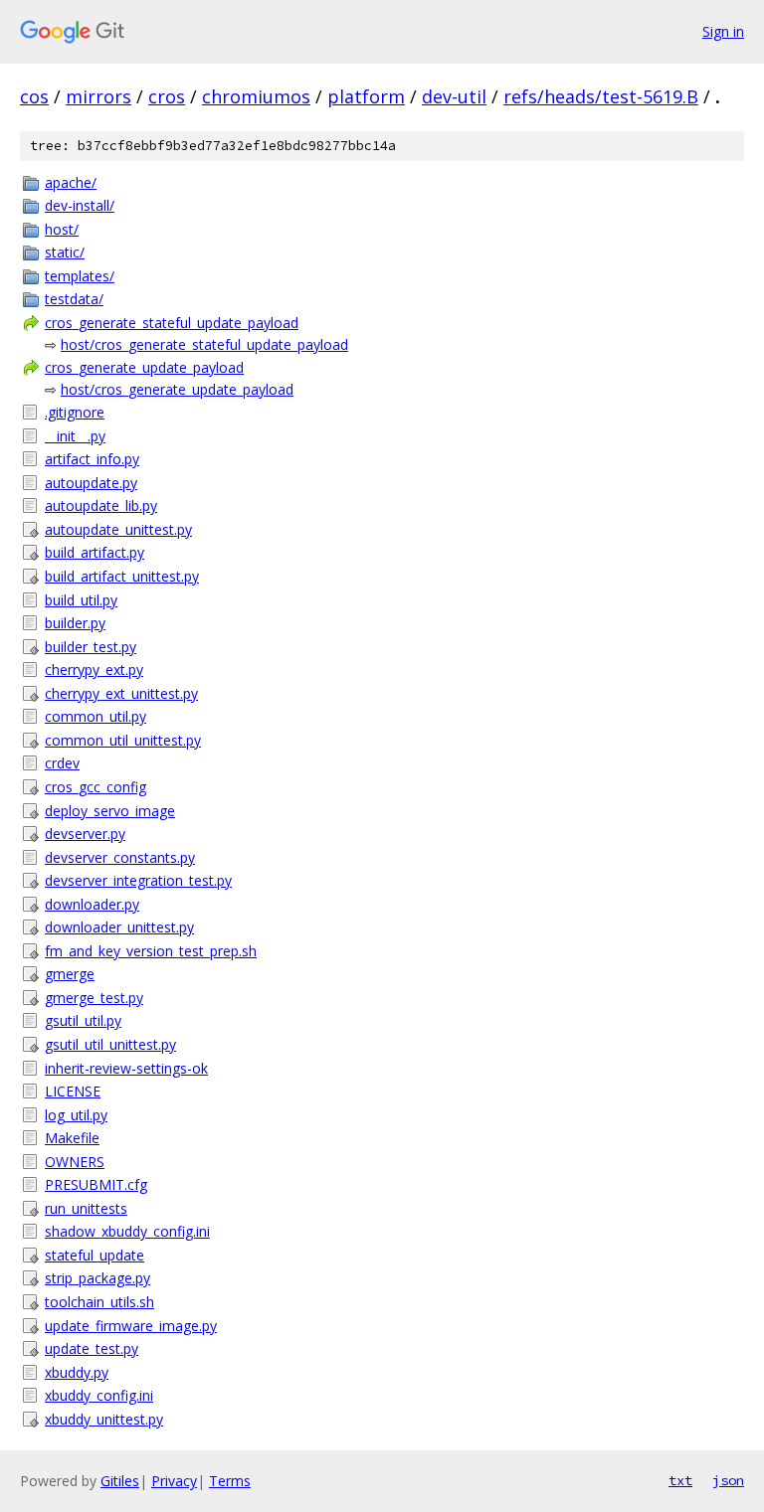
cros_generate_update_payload (144, 367)
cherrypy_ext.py (94, 669)
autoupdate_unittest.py (118, 529)
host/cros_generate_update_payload (177, 389)
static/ (65, 252)
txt (680, 1480)
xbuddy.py (76, 1372)
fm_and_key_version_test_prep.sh (151, 950)
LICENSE (72, 1091)
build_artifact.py (94, 552)
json (728, 1480)
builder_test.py (90, 646)
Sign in (723, 31)
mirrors (98, 96)
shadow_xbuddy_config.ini (127, 1231)
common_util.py (95, 716)
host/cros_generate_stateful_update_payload (204, 344)
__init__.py (75, 435)
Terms (230, 1480)
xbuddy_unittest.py (104, 1419)
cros (166, 96)
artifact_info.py (92, 458)
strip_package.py (97, 1277)
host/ (62, 229)
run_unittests (86, 1208)
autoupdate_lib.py (101, 505)
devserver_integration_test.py (138, 880)
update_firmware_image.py (131, 1325)
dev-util (454, 96)
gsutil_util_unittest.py (110, 1044)
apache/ (70, 182)
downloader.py (92, 904)
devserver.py (85, 833)
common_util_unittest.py (123, 740)
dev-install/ (79, 205)
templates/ (79, 275)
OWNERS (74, 1161)
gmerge (70, 973)
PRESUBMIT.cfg (96, 1184)
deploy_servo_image (110, 810)
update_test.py (91, 1348)
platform (366, 96)
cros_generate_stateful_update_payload (171, 322)
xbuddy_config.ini (99, 1395)
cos (34, 96)
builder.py (75, 622)
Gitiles (119, 1480)
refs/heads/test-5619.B (600, 96)
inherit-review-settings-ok (126, 1068)
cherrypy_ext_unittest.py (121, 693)
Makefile (72, 1137)
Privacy (174, 1480)
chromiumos (256, 96)
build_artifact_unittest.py (122, 576)
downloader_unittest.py (119, 927)
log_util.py (76, 1114)
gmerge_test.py (94, 997)
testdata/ (74, 298)
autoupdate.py (91, 482)
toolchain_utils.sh (99, 1301)
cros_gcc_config (95, 786)
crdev (62, 763)
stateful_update (94, 1255)
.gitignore (74, 412)
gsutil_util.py (83, 1020)
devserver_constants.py (120, 857)
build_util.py (81, 599)
